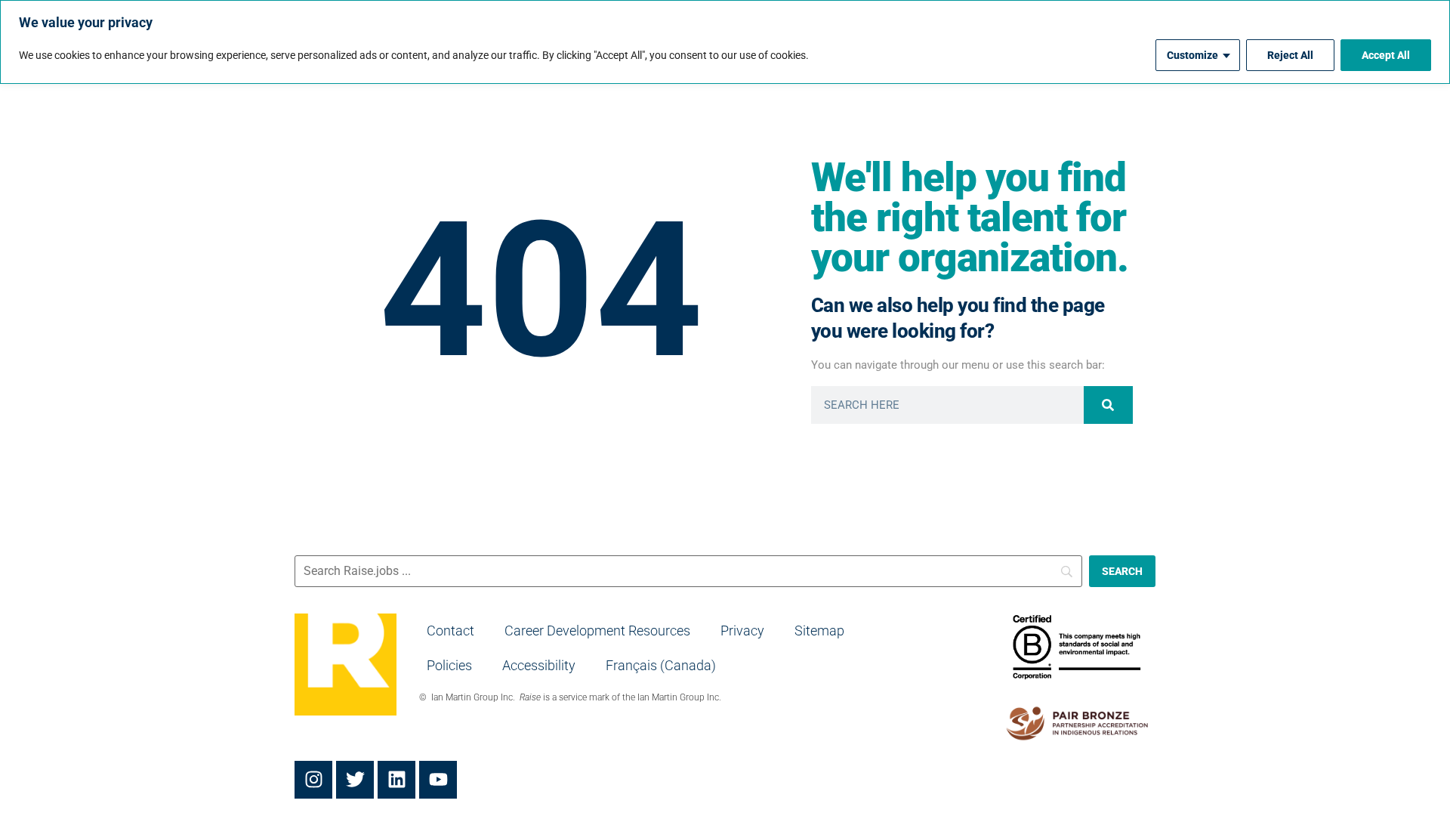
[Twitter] (355, 780)
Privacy (742, 630)
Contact (450, 630)
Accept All (1386, 55)
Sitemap (819, 630)
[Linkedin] (396, 780)
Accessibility (538, 665)
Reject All (1290, 55)
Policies (449, 665)
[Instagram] (313, 780)
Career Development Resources (597, 630)
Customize (1192, 55)
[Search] (1108, 405)
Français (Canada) (661, 665)
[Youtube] (438, 780)
